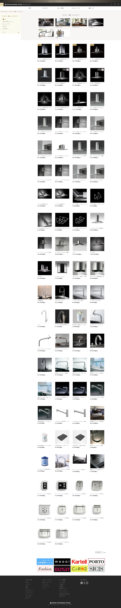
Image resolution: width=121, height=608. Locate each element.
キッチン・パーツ (76, 8)
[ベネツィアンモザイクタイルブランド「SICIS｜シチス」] (96, 571)
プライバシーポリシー (64, 592)
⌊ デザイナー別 (45, 586)
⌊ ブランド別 (45, 584)
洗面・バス (91, 8)
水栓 (5, 26)
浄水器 (5, 28)
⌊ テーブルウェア (29, 592)
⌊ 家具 (27, 586)
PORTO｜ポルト (42, 26)
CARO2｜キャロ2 (59, 26)
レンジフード (7, 23)
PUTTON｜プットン (8, 21)
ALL (5, 19)
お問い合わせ (62, 595)
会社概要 (61, 586)
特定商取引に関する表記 (64, 594)
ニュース (44, 588)
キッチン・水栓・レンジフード (16, 11)
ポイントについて (63, 590)
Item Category (4, 11)
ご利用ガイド (62, 584)
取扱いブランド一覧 (46, 582)
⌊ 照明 (27, 588)
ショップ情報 (62, 582)
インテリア (45, 8)
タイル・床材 (60, 8)
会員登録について (63, 588)
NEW (29, 8)
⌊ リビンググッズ (29, 590)
